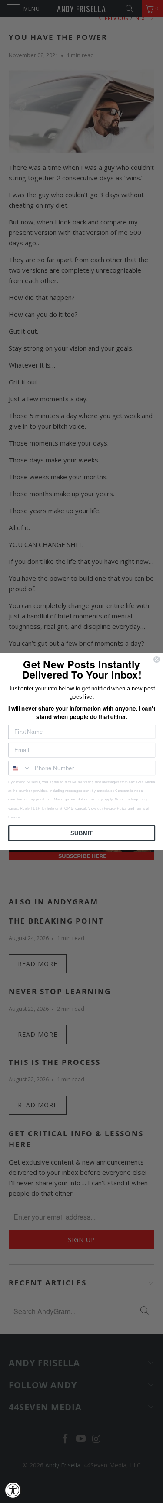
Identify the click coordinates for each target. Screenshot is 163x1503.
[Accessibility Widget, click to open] (13, 1490)
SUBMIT (81, 833)
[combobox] (19, 768)
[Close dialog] (156, 659)
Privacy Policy (114, 808)
